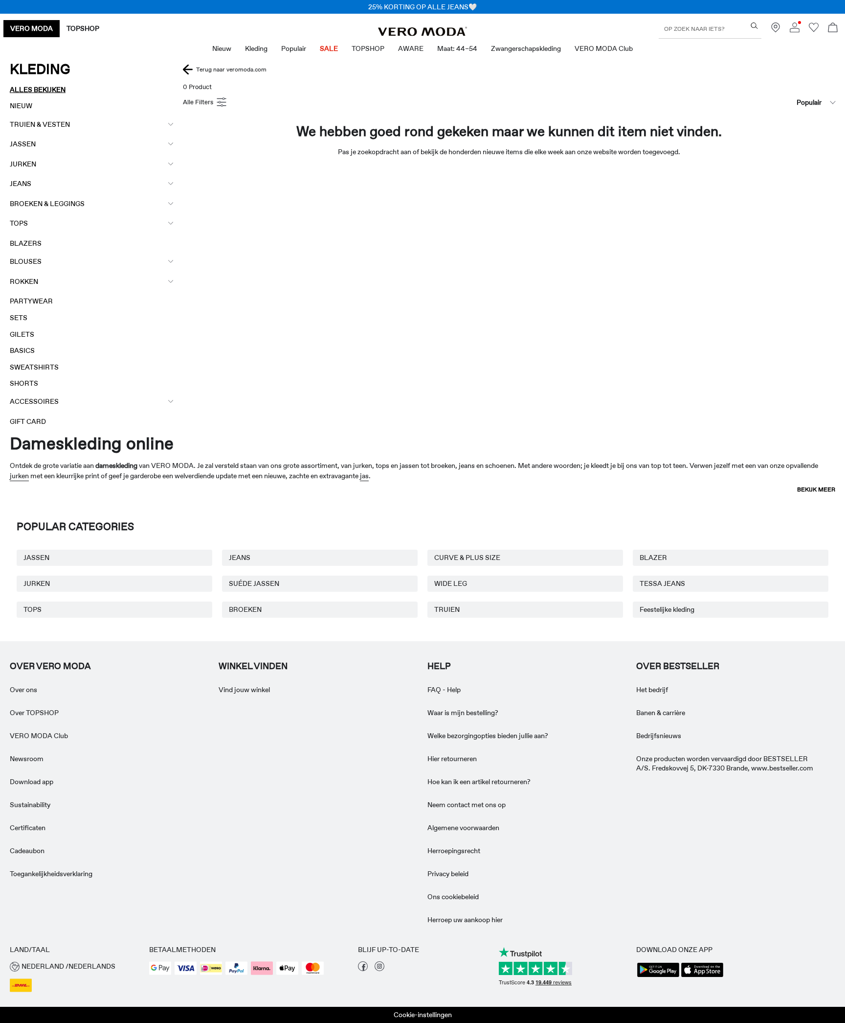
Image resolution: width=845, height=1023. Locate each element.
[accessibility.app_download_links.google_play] (658, 976)
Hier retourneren (452, 759)
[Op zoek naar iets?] (754, 26)
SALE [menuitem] (329, 48)
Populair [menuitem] (293, 48)
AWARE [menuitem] (410, 48)
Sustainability (30, 805)
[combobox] (786, 102)
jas (364, 476)
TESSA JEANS (662, 583)
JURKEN (36, 583)
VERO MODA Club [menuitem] (604, 48)
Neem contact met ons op (466, 805)
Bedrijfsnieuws (658, 736)
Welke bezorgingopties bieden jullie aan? (487, 736)
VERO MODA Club (39, 736)
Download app (31, 782)
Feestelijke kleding (667, 609)
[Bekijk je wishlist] (814, 30)
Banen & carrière (660, 713)
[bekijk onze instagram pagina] (379, 969)
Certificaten (27, 828)
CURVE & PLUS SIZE (467, 557)
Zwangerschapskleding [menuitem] (526, 48)
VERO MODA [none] (31, 28)
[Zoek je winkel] (775, 30)
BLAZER (653, 557)
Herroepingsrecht (453, 851)
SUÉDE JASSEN (254, 583)
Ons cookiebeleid (453, 897)
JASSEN (36, 557)
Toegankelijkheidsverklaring (51, 874)
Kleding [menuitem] (256, 48)
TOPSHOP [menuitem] (368, 48)
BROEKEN (245, 609)
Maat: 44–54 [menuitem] (457, 48)
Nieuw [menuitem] (221, 48)
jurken (19, 476)
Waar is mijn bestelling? (462, 713)
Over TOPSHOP (34, 713)
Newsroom (27, 759)
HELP (439, 666)
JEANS (239, 557)
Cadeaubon (27, 851)
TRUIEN (447, 609)
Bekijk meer (816, 489)
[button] (74, 966)
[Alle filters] (205, 102)
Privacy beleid (447, 874)
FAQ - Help (444, 690)
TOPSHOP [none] (83, 28)
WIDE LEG (450, 583)
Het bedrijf (652, 690)
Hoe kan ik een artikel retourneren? (479, 782)
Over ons (23, 690)
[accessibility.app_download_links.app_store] (702, 976)
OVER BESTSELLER (677, 666)
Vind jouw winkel (244, 690)
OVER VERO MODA (50, 666)
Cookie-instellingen (423, 1015)
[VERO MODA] (422, 33)
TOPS (32, 609)
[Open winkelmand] (833, 29)
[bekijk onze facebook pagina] (363, 969)
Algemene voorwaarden (463, 828)
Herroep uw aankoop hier (465, 920)
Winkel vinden (253, 666)
